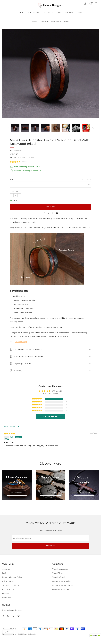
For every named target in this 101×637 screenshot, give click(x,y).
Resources (6, 597)
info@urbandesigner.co (12, 610)
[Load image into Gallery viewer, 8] (86, 128)
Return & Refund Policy (12, 577)
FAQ (4, 573)
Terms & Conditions (10, 585)
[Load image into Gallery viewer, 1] (15, 128)
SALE (59, 13)
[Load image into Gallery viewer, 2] (25, 128)
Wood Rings (57, 573)
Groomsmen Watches (61, 581)
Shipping (13, 157)
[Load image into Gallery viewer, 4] (45, 128)
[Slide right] (93, 128)
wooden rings (21, 342)
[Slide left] (8, 128)
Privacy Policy (8, 581)
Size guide (86, 179)
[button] (15, 162)
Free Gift (6, 593)
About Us (6, 569)
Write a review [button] (50, 417)
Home (34, 21)
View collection (17, 492)
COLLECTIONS (33, 13)
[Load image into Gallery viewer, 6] (65, 128)
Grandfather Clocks (60, 589)
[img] (9, 434)
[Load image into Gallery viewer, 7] (76, 128)
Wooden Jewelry (59, 577)
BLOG (79, 13)
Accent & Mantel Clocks (62, 585)
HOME (21, 13)
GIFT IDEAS (48, 13)
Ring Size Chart (9, 589)
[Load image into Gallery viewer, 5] (55, 128)
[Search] (96, 3)
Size (11, 179)
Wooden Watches (60, 569)
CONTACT (69, 13)
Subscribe (50, 546)
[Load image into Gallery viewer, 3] (35, 128)
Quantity (14, 191)
